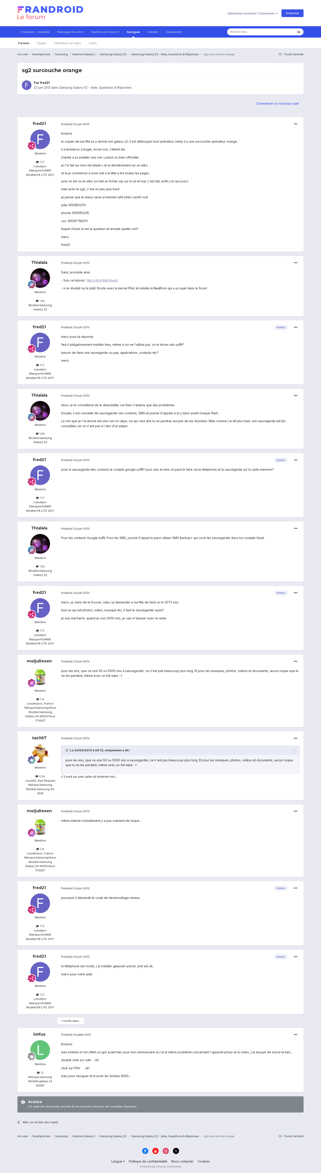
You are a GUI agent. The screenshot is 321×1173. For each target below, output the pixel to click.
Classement (174, 32)
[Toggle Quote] (67, 750)
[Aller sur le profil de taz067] (40, 753)
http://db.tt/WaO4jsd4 (102, 280)
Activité (153, 32)
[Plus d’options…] (295, 124)
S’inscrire (292, 13)
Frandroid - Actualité (35, 32)
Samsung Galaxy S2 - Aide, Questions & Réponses (95, 87)
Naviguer (133, 32)
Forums (23, 43)
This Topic (281, 31)
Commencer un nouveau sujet (277, 103)
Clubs (93, 43)
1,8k (42, 300)
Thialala (39, 262)
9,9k (41, 776)
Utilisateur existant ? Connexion (252, 13)
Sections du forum (104, 32)
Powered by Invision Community (160, 1166)
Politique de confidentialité (148, 1161)
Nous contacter (182, 1161)
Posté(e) (75, 124)
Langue (117, 1161)
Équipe (41, 43)
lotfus (39, 1034)
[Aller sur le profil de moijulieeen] (40, 676)
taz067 (39, 738)
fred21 (45, 83)
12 (41, 1072)
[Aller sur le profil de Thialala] (40, 278)
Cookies (204, 1161)
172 (41, 162)
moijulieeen (39, 661)
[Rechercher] (299, 31)
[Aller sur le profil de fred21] (26, 85)
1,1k (41, 699)
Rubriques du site (69, 32)
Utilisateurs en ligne (67, 43)
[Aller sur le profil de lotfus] (40, 1050)
